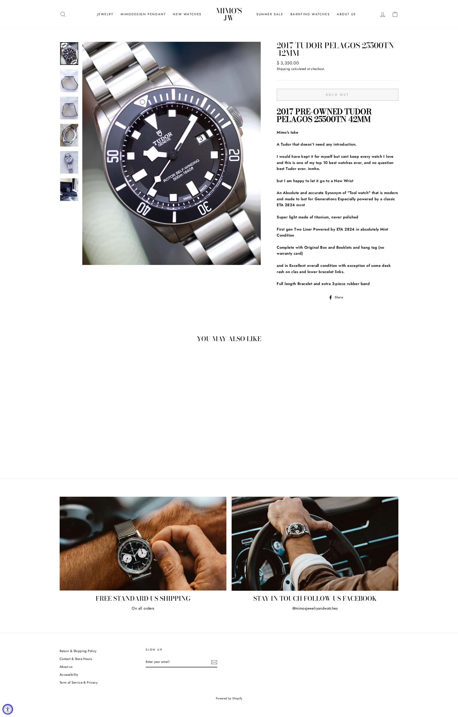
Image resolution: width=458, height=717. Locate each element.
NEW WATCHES (187, 14)
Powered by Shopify (229, 698)
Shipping (283, 68)
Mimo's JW (229, 14)
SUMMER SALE (269, 14)
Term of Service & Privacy (79, 682)
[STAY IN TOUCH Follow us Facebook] (315, 543)
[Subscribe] (214, 662)
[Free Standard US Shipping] (143, 543)
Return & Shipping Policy (78, 650)
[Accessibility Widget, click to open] (7, 709)
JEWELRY (105, 14)
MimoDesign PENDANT (143, 14)
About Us (346, 14)
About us (66, 666)
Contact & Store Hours (76, 658)
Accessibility (69, 674)
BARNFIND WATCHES (310, 14)
